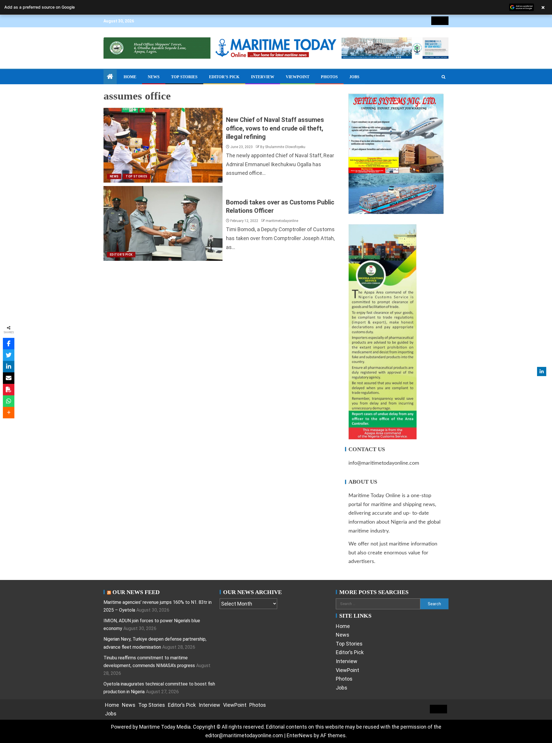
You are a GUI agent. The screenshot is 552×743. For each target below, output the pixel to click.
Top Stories (184, 77)
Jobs (354, 77)
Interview (262, 77)
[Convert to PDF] (8, 389)
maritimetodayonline (282, 221)
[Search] (443, 77)
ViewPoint (297, 77)
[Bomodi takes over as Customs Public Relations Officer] (163, 223)
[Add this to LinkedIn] (8, 366)
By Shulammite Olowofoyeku (282, 147)
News (154, 77)
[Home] (110, 77)
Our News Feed (136, 592)
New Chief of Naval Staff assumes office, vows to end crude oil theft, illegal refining (275, 128)
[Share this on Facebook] (8, 343)
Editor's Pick (121, 254)
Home (130, 77)
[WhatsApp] (8, 401)
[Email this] (8, 378)
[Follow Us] (541, 371)
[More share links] (8, 412)
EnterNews (300, 735)
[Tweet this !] (8, 355)
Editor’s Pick (224, 77)
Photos (329, 77)
